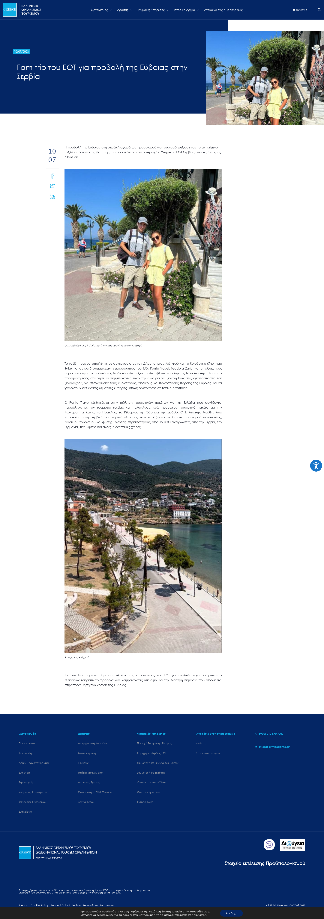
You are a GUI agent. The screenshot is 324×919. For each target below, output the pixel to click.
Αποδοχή (231, 913)
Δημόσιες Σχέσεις (89, 782)
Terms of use (90, 905)
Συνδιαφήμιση (87, 753)
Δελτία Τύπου (86, 802)
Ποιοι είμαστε (27, 743)
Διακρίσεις (25, 811)
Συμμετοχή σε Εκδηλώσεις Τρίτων (157, 763)
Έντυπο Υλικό (145, 802)
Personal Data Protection (66, 905)
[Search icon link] (319, 10)
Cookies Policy (39, 905)
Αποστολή (25, 753)
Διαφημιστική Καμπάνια (93, 743)
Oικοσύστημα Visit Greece (95, 792)
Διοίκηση (24, 772)
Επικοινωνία (107, 905)
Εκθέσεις (83, 763)
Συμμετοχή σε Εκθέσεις (151, 772)
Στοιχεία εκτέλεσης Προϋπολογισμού (265, 863)
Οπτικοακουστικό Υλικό (151, 782)
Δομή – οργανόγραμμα (34, 763)
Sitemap (23, 905)
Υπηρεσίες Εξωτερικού (32, 802)
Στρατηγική (26, 782)
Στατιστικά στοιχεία (208, 753)
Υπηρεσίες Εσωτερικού (33, 792)
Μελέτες (201, 743)
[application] (110, 9)
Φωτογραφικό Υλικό (149, 792)
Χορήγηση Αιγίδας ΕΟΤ (151, 753)
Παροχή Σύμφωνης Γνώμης (154, 743)
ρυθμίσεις (200, 915)
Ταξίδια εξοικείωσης (90, 772)
